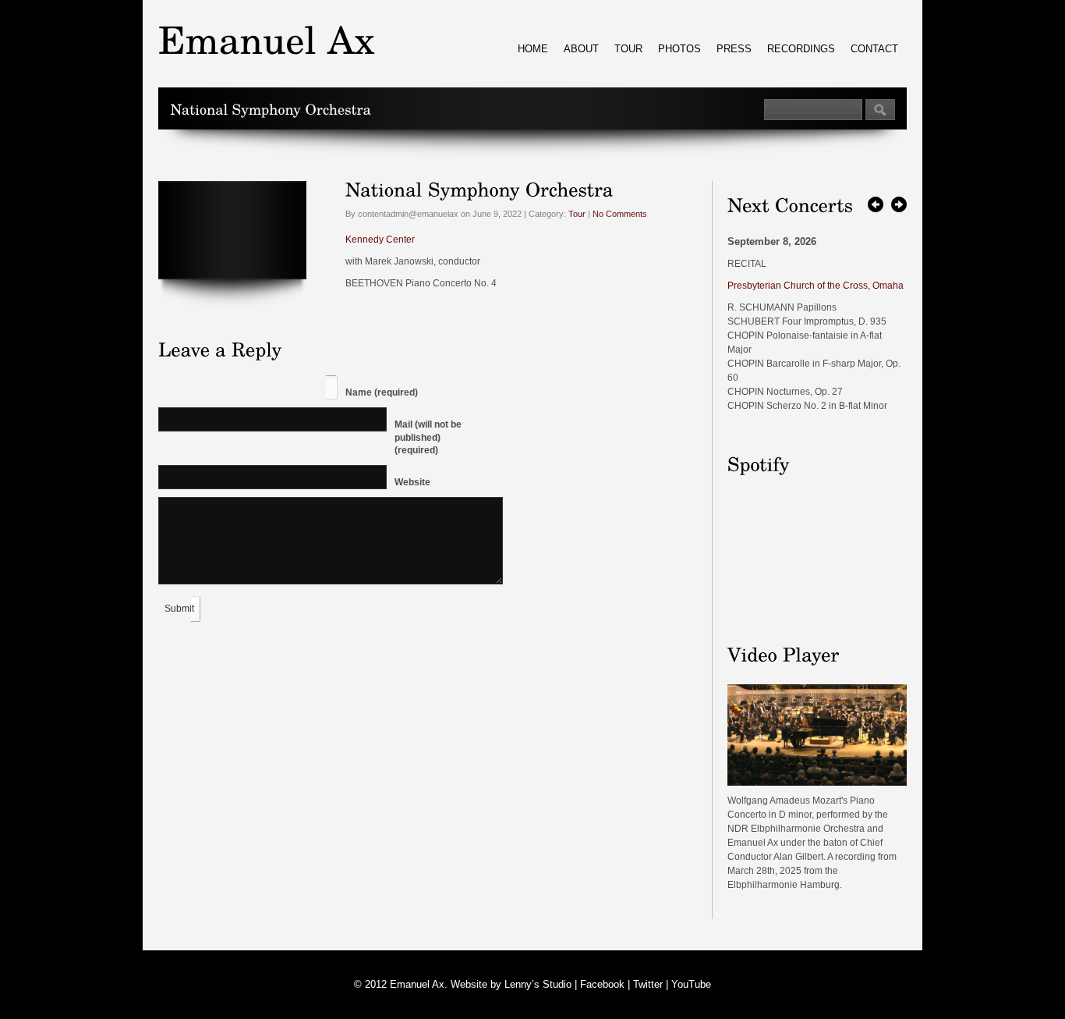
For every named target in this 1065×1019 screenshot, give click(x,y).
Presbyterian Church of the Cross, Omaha (815, 285)
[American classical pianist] (266, 39)
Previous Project (875, 204)
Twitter (648, 984)
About (581, 49)
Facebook (602, 984)
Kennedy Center (380, 239)
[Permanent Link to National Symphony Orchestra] (479, 188)
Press (734, 49)
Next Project (899, 204)
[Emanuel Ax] (817, 782)
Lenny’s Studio (537, 984)
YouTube (691, 984)
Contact (874, 49)
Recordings (801, 49)
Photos (679, 49)
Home (533, 49)
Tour (628, 49)
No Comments (620, 213)
